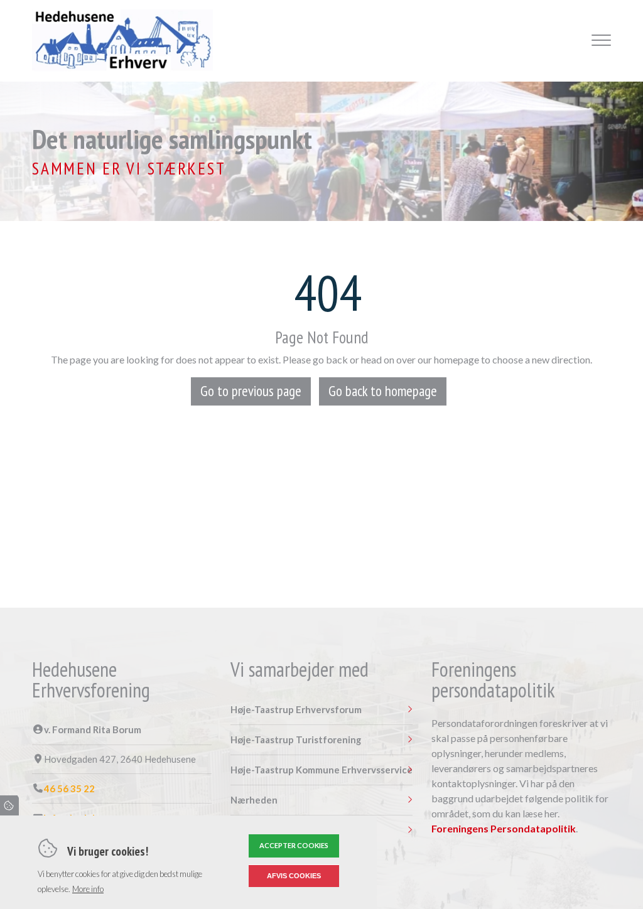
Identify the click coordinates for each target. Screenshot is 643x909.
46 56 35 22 (69, 788)
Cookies (9, 805)
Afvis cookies (294, 875)
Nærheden (254, 800)
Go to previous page (250, 391)
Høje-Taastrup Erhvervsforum (296, 709)
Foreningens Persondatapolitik (503, 828)
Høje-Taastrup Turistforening (295, 740)
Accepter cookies (293, 845)
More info (88, 889)
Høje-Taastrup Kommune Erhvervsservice (321, 770)
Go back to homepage (382, 391)
